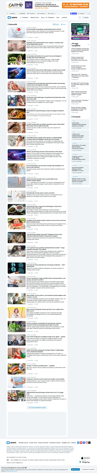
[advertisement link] (73, 13)
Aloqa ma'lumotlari (43, 442)
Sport (57, 17)
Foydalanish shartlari (54, 442)
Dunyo (43, 17)
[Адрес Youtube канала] (81, 443)
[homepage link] (12, 17)
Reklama (73, 442)
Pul (46, 17)
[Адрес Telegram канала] (78, 443)
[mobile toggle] (20, 17)
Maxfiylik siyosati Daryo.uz (11, 471)
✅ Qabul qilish (75, 469)
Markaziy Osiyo (35, 17)
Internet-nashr (33, 442)
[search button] (79, 17)
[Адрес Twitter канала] (89, 443)
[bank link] (21, 13)
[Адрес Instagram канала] (86, 443)
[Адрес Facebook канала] (84, 443)
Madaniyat (51, 17)
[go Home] (11, 443)
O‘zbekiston (25, 17)
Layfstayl (64, 17)
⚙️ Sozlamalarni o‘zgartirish (88, 469)
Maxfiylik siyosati (23, 442)
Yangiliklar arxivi (66, 442)
